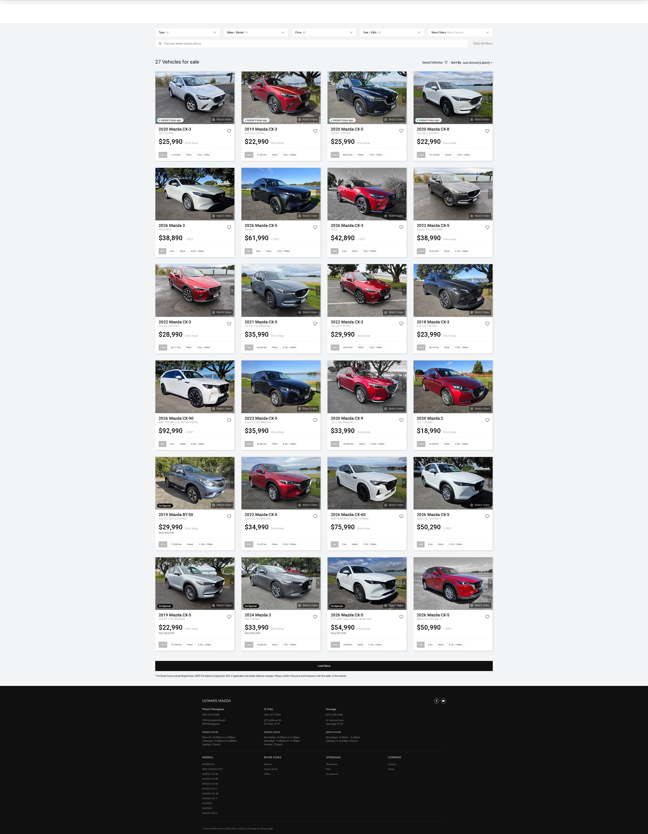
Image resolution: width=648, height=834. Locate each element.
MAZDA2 (207, 808)
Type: (162, 32)
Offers (267, 774)
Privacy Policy (231, 828)
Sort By (456, 62)
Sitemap (242, 828)
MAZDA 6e (208, 764)
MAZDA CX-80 (210, 778)
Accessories (332, 774)
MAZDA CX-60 (210, 783)
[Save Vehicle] (229, 131)
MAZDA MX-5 (209, 813)
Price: (298, 32)
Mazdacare (332, 764)
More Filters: (439, 32)
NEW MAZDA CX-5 (212, 769)
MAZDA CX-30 (210, 793)
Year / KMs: (370, 32)
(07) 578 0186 (334, 714)
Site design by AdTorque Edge (260, 828)
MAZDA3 (207, 803)
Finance (268, 764)
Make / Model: (235, 32)
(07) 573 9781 (272, 714)
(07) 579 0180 (210, 714)
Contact (392, 764)
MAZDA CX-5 (209, 788)
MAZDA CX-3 (209, 798)
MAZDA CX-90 (210, 774)
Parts (328, 769)
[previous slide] (157, 98)
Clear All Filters (483, 43)
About (391, 769)
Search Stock (270, 769)
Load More (324, 666)
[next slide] (232, 98)
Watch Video (224, 119)
